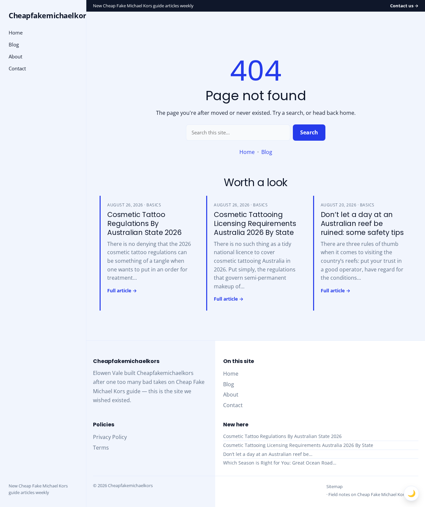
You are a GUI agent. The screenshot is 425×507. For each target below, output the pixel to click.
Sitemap (334, 486)
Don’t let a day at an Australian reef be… (267, 454)
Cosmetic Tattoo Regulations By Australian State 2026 (282, 436)
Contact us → (404, 6)
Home (247, 152)
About (15, 56)
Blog (266, 152)
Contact (17, 68)
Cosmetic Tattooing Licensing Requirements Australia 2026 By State (298, 445)
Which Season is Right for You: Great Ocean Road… (279, 463)
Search (309, 132)
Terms (101, 447)
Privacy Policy (110, 437)
